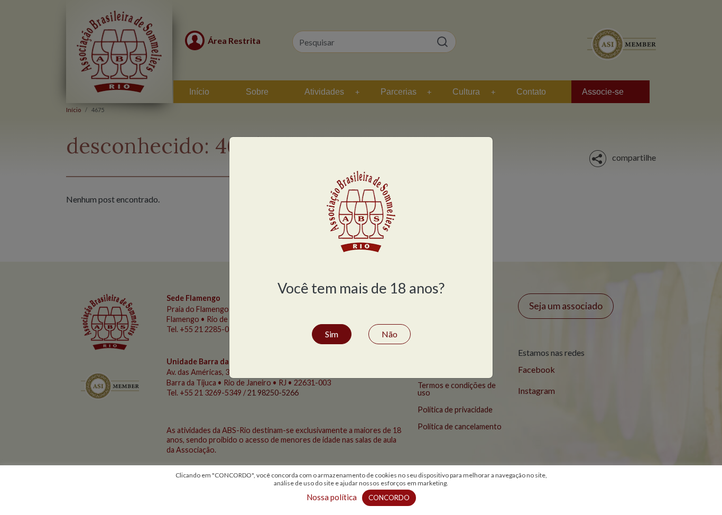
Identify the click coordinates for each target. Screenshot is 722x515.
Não (389, 334)
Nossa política (332, 497)
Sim (331, 334)
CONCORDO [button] (389, 497)
